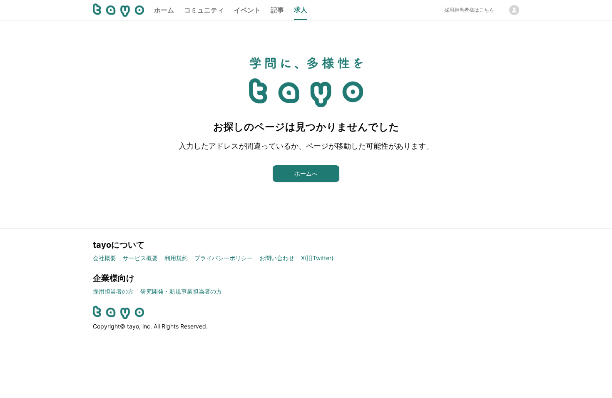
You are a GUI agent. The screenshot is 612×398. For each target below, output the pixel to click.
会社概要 (104, 257)
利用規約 (176, 257)
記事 (277, 10)
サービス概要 (140, 257)
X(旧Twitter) (317, 257)
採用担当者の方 (113, 291)
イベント (247, 10)
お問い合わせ (276, 257)
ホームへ (306, 173)
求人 (300, 9)
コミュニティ (204, 10)
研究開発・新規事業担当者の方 (181, 291)
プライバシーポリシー (223, 257)
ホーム (164, 10)
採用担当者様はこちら (469, 10)
